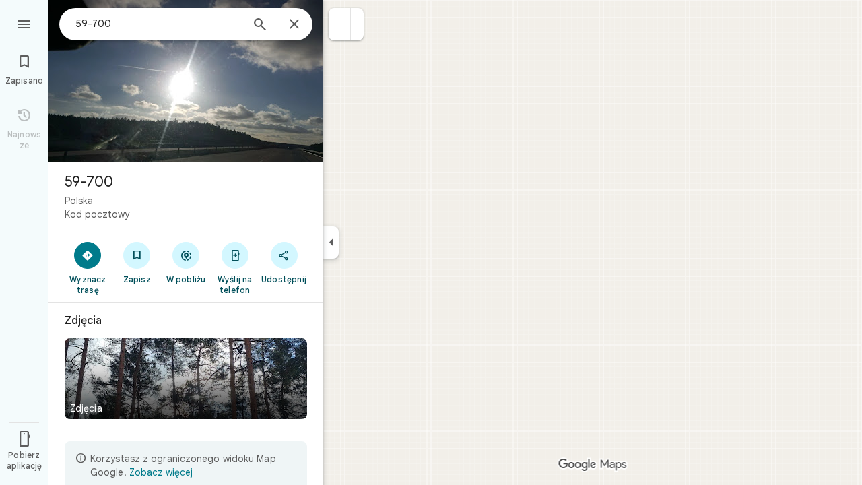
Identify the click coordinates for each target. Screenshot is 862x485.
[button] (340, 24)
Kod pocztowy (97, 214)
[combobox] (158, 23)
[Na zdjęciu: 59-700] (185, 81)
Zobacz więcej (161, 472)
